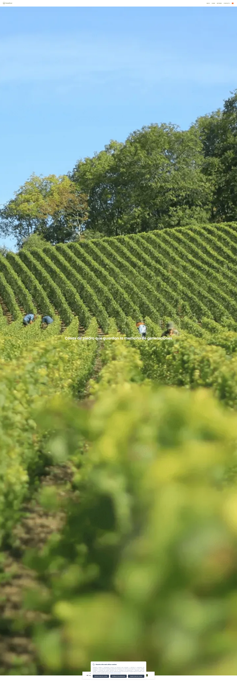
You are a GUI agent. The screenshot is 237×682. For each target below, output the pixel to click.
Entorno (219, 3)
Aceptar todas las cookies (136, 676)
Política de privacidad (115, 673)
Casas (213, 3)
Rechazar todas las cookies (100, 676)
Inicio (208, 3)
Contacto (227, 3)
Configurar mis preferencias (118, 676)
